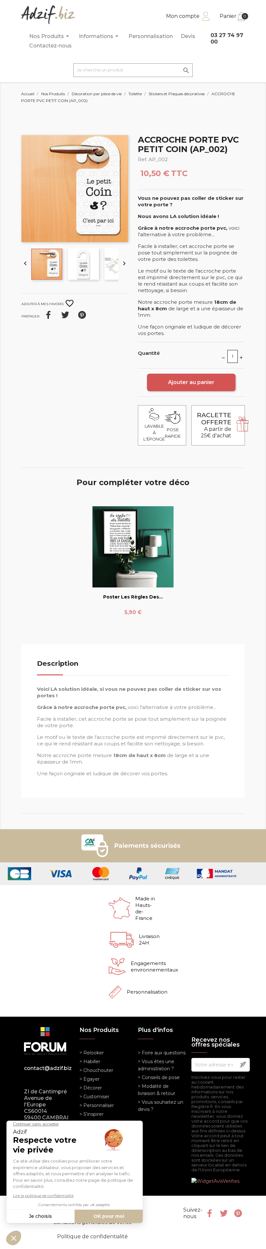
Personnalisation (150, 36)
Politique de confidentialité (92, 1236)
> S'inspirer (91, 1114)
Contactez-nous (50, 46)
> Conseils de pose (159, 1077)
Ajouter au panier (191, 382)
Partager (48, 314)
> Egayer (89, 1079)
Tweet (65, 314)
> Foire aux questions (162, 1053)
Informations (99, 36)
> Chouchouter (96, 1070)
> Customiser (94, 1097)
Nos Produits (50, 36)
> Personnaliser (96, 1105)
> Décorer (90, 1088)
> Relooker (91, 1053)
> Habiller (89, 1061)
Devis (188, 36)
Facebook (209, 1213)
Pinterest (82, 314)
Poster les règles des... (133, 597)
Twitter (223, 1213)
